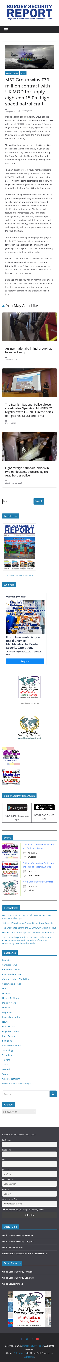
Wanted (6, 1069)
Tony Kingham (26, 110)
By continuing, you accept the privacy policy (25, 1209)
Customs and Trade (11, 983)
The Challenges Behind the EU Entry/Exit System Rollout (29, 927)
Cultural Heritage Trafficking (15, 979)
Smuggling (7, 1040)
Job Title (5, 1169)
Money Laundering (11, 1017)
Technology (7, 1050)
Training (6, 1059)
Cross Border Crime (11, 974)
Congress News (9, 964)
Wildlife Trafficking (11, 1078)
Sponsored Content (11, 1045)
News (23, 73)
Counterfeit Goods (11, 969)
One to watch (8, 1026)
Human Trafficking (11, 998)
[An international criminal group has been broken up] (29, 314)
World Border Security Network (17, 1235)
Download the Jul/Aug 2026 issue (19, 575)
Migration (7, 1012)
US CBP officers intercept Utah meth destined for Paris (28, 932)
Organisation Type (10, 1199)
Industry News (12, 73)
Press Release (8, 1036)
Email (4, 1159)
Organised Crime (10, 1031)
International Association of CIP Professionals (24, 1253)
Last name (6, 1150)
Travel (5, 1064)
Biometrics (7, 960)
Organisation (7, 1179)
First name (6, 1140)
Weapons (6, 1074)
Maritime (6, 1007)
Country (5, 1189)
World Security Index (12, 1247)
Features (6, 993)
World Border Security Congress (38, 881)
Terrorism (7, 1055)
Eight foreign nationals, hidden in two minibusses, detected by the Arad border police (27, 471)
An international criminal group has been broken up (28, 350)
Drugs (5, 988)
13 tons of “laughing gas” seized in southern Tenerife (27, 923)
